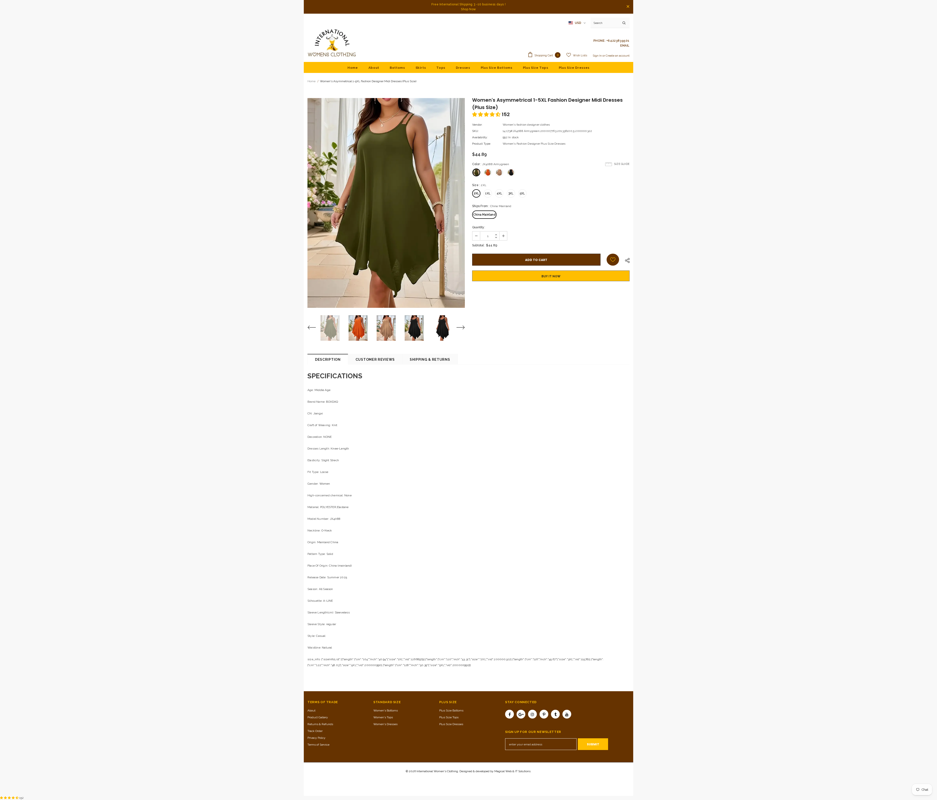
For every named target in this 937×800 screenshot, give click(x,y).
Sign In (597, 55)
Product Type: (481, 143)
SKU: (475, 131)
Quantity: (478, 227)
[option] (386, 203)
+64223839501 (618, 40)
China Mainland (484, 214)
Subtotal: (478, 245)
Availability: (480, 137)
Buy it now (550, 276)
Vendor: (477, 124)
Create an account (618, 55)
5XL (522, 193)
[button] (487, 114)
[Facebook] (509, 714)
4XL (499, 193)
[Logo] (331, 43)
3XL (511, 193)
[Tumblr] (555, 714)
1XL (487, 193)
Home (311, 81)
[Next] (457, 328)
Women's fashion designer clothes (526, 124)
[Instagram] (532, 714)
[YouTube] (566, 714)
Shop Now (468, 9)
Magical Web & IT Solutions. (512, 771)
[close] (627, 6)
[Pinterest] (544, 714)
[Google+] (521, 714)
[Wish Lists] (613, 260)
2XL (476, 193)
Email (625, 45)
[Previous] (314, 328)
